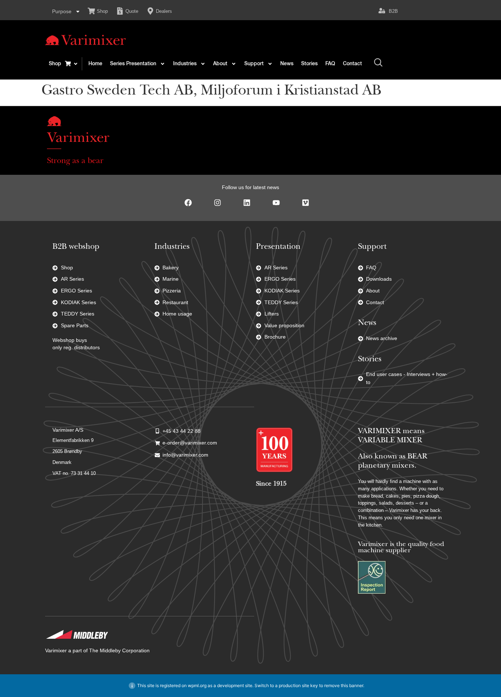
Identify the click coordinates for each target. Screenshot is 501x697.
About (220, 63)
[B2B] (382, 10)
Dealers (164, 11)
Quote (131, 11)
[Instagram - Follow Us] (221, 206)
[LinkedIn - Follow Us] (250, 206)
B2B (393, 11)
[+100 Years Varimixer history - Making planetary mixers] (274, 449)
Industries (185, 63)
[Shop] (91, 11)
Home (95, 63)
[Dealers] (150, 11)
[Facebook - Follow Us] (191, 206)
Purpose (62, 11)
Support (254, 63)
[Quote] (120, 11)
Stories (309, 63)
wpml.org (197, 685)
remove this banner (343, 685)
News (286, 63)
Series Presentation (133, 63)
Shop (102, 11)
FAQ (330, 63)
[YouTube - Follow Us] (280, 206)
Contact (352, 63)
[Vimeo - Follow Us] (309, 206)
